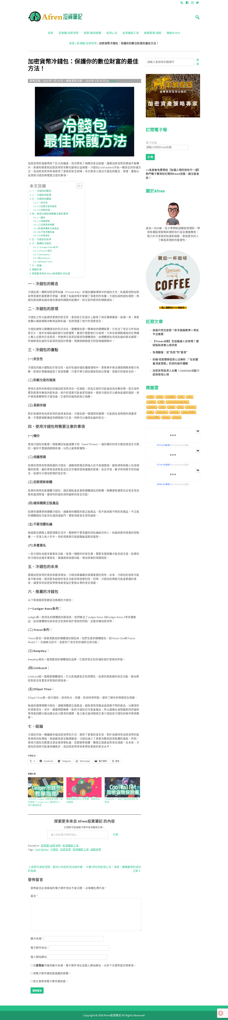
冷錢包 (54, 849)
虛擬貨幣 (95, 849)
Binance (175, 412)
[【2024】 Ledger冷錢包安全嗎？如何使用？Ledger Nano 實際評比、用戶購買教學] (45, 787)
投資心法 (111, 33)
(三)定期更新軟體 (45, 224)
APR (162, 407)
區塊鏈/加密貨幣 (69, 33)
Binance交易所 (188, 412)
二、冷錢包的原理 (41, 194)
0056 (160, 397)
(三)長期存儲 (43, 209)
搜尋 (197, 62)
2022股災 (170, 397)
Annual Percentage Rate (178, 402)
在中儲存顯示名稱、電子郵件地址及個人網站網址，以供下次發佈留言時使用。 (84, 965)
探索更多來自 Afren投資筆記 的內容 (51, 273)
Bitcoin (166, 417)
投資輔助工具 (131, 33)
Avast (171, 407)
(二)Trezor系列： (45, 250)
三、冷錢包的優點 (41, 198)
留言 (34, 896)
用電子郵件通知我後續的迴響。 (52, 973)
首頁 (50, 33)
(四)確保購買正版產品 (48, 228)
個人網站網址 (39, 957)
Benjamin (191, 407)
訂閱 (115, 834)
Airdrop (151, 402)
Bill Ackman (162, 412)
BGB (150, 412)
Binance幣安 (154, 417)
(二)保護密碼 (43, 221)
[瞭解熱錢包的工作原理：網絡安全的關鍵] (84, 787)
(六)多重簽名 (43, 235)
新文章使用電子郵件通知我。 (51, 981)
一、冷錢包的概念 (41, 190)
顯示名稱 (37, 938)
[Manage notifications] (220, 1013)
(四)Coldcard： (44, 258)
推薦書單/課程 (152, 33)
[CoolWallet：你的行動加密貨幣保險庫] (122, 787)
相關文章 (37, 269)
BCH (180, 407)
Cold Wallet (42, 849)
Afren (113, 80)
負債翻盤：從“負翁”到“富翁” (170, 352)
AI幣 (161, 402)
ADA (190, 397)
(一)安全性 (42, 202)
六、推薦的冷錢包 (41, 243)
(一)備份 (41, 217)
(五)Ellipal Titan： (45, 261)
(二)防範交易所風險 (47, 206)
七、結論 (37, 265)
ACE (181, 397)
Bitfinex (177, 417)
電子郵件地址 (40, 947)
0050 (151, 397)
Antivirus (152, 407)
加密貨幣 (65, 849)
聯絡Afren (173, 33)
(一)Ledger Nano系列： (48, 247)
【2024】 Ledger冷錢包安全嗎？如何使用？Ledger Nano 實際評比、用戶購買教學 (45, 802)
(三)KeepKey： (44, 254)
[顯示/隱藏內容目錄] (77, 185)
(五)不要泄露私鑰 (45, 232)
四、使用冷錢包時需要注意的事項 (50, 213)
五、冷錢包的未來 (41, 239)
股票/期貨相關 (92, 33)
